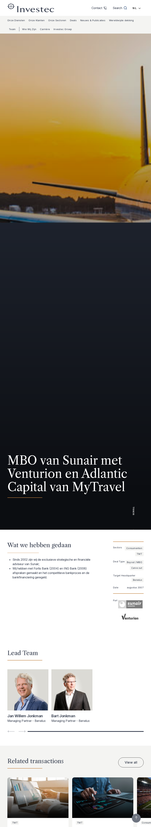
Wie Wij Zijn (29, 29)
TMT (139, 554)
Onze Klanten (37, 20)
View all (131, 762)
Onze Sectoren (57, 20)
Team (12, 29)
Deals (73, 20)
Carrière (45, 29)
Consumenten (134, 548)
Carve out (136, 568)
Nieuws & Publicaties (92, 20)
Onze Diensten (16, 20)
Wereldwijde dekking (121, 20)
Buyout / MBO (134, 562)
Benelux (137, 580)
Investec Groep (63, 29)
